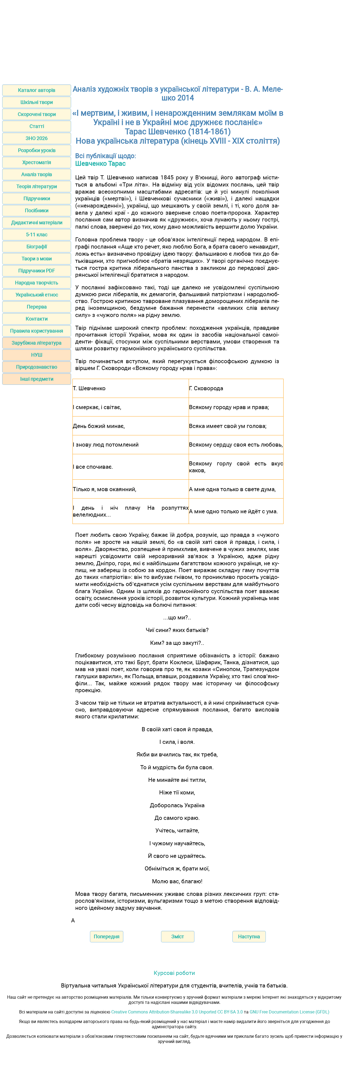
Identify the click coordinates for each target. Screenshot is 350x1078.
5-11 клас (36, 234)
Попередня (106, 936)
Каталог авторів (36, 90)
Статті (37, 126)
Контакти (37, 319)
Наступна (249, 936)
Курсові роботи (174, 972)
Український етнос (37, 295)
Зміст (177, 936)
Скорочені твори (37, 114)
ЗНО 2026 (37, 138)
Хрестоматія (36, 162)
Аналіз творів (36, 174)
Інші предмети (36, 379)
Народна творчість (36, 282)
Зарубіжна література (37, 343)
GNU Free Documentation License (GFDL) (289, 1012)
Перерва (37, 307)
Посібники (36, 210)
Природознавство (36, 367)
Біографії (37, 246)
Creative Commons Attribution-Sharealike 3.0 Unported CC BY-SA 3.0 (177, 1012)
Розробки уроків (37, 150)
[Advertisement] (175, 40)
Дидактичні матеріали (36, 222)
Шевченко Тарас (100, 163)
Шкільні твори (37, 102)
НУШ (36, 355)
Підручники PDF (36, 270)
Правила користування (36, 331)
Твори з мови (37, 258)
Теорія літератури (36, 186)
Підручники (37, 198)
